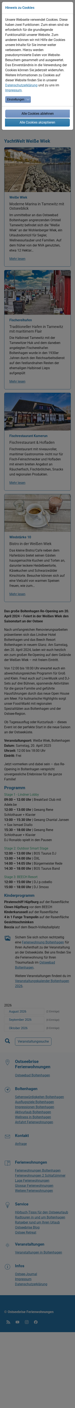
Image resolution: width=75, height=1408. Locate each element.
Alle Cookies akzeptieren (37, 122)
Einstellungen (15, 99)
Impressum (13, 90)
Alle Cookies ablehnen (37, 114)
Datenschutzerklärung (21, 85)
